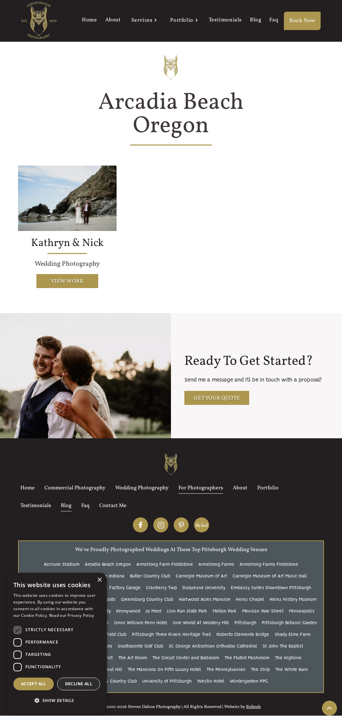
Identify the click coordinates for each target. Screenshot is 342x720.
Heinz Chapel (250, 599)
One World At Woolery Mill (201, 623)
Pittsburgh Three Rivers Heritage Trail (171, 635)
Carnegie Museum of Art (201, 576)
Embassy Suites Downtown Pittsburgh (271, 588)
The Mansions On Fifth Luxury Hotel (164, 670)
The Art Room (132, 658)
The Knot (201, 524)
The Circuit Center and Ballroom (185, 658)
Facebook (140, 524)
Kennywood (128, 611)
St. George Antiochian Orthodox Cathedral (213, 646)
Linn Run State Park (187, 611)
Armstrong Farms (216, 564)
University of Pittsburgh (167, 681)
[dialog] (57, 643)
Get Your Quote (217, 398)
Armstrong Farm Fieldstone (164, 564)
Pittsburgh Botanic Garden (289, 623)
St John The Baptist (283, 646)
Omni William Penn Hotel (140, 623)
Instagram (160, 524)
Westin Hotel (210, 681)
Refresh (253, 707)
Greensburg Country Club (147, 599)
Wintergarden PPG (249, 681)
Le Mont (154, 611)
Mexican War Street (263, 611)
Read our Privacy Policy (71, 615)
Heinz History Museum (293, 599)
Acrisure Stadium (61, 564)
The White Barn (291, 670)
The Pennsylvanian (225, 670)
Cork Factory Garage (119, 588)
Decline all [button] (78, 684)
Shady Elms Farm (293, 635)
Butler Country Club (150, 576)
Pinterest (181, 524)
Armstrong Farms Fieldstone (268, 564)
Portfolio (181, 20)
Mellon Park (225, 611)
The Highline (288, 658)
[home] (39, 21)
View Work (67, 281)
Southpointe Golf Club (140, 646)
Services (142, 20)
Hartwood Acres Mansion (204, 599)
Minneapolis (302, 611)
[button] (144, 21)
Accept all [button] (33, 684)
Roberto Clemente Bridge (242, 635)
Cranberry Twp (161, 588)
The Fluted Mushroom (247, 658)
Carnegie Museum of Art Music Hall (269, 576)
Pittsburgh (245, 623)
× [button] (99, 579)
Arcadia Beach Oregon (108, 564)
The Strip (260, 670)
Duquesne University (203, 588)
